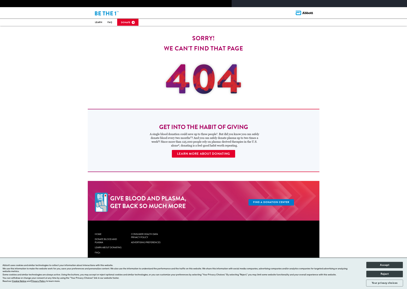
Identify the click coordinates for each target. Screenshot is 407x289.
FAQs (97, 252)
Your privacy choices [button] (385, 283)
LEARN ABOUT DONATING (108, 247)
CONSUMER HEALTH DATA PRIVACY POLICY (144, 236)
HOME (98, 234)
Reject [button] (385, 274)
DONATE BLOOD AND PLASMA (106, 241)
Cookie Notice (19, 281)
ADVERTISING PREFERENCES (145, 242)
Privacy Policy (38, 281)
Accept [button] (384, 265)
